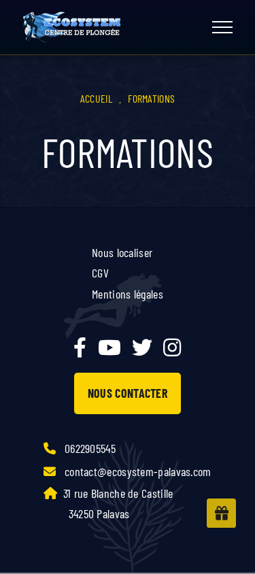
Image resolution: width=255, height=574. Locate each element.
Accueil (96, 98)
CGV (100, 272)
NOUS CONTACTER (127, 393)
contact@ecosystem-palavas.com (136, 471)
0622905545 (89, 448)
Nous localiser (122, 252)
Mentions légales (127, 293)
